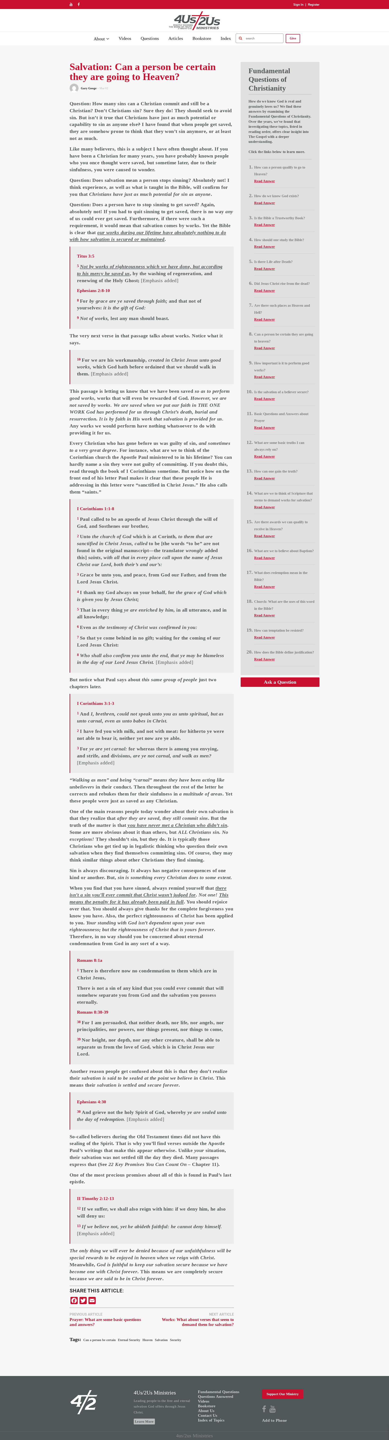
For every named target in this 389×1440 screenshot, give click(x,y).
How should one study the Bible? (279, 240)
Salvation (161, 1340)
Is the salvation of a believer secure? (281, 392)
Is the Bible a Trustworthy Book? (279, 218)
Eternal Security (129, 1340)
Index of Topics (211, 1420)
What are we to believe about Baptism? (284, 551)
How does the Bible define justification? (284, 652)
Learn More (144, 1421)
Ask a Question (280, 682)
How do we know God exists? (276, 196)
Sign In (298, 4)
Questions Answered (215, 1396)
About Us (206, 1410)
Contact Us (207, 1415)
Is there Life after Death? (273, 262)
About (99, 38)
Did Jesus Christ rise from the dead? (282, 284)
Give (293, 38)
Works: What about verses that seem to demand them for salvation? (198, 1322)
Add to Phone (274, 1420)
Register (313, 4)
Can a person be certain (99, 1340)
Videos (125, 38)
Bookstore (201, 38)
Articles (175, 38)
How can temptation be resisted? (279, 630)
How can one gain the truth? (276, 471)
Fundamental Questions (218, 1392)
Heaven (147, 1340)
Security (175, 1340)
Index (226, 38)
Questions (150, 38)
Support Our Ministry (283, 1394)
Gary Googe (89, 88)
